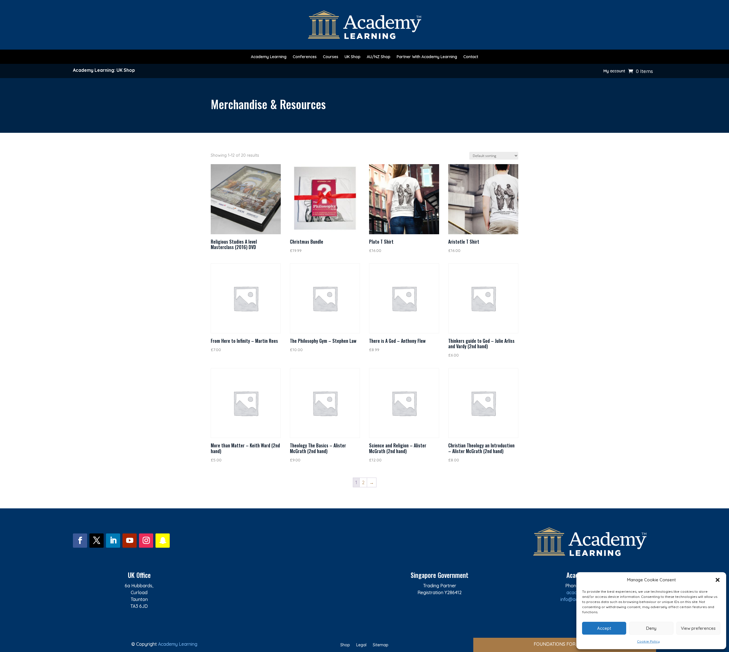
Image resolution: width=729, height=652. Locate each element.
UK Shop (353, 57)
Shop (345, 645)
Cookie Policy (648, 641)
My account (614, 71)
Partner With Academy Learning (427, 57)
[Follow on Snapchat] (162, 540)
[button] (717, 580)
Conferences (305, 57)
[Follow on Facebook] (80, 540)
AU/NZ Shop (378, 57)
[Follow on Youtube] (129, 540)
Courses (330, 57)
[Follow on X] (96, 540)
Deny (651, 628)
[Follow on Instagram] (146, 540)
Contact (470, 57)
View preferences (698, 628)
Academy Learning (268, 57)
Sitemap (380, 645)
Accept (604, 628)
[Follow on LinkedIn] (113, 540)
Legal (361, 645)
